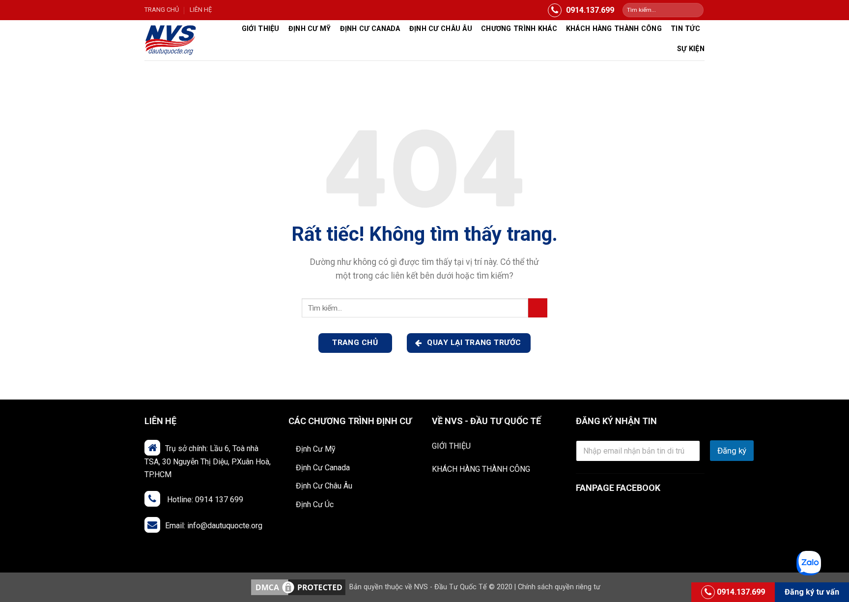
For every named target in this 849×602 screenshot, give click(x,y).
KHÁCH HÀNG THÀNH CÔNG (481, 469)
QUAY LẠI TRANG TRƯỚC (473, 342)
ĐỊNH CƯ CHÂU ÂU (440, 29)
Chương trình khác (519, 29)
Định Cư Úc (315, 504)
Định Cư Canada (370, 29)
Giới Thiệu (261, 29)
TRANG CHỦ (161, 9)
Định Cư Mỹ (309, 29)
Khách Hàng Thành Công (614, 29)
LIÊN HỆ (201, 9)
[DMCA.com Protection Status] (298, 587)
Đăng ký (731, 451)
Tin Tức (685, 29)
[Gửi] (695, 10)
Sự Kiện (691, 49)
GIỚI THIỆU (451, 446)
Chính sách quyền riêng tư (559, 587)
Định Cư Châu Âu (324, 485)
